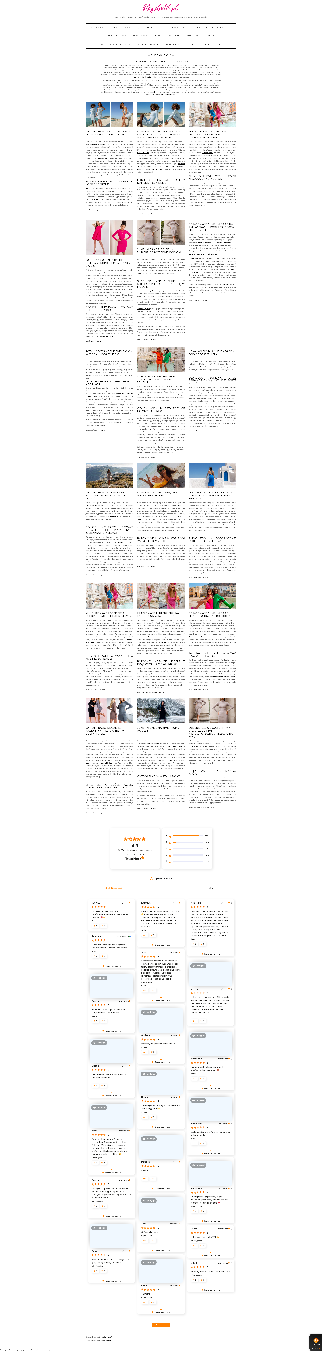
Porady (210, 36)
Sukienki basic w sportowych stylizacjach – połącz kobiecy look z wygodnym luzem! (159, 134)
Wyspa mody (97, 28)
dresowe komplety (97, 144)
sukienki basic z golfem (198, 746)
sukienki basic (103, 158)
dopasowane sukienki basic (167, 395)
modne (208, 251)
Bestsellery (193, 36)
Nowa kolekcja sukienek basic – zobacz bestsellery (212, 353)
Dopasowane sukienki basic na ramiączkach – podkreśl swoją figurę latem (211, 227)
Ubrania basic (91, 188)
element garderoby (109, 336)
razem (88, 763)
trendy (96, 199)
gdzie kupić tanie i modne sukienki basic (160, 95)
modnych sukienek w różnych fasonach (147, 77)
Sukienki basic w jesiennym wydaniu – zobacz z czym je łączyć (105, 495)
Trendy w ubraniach (179, 28)
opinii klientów (135, 850)
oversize (152, 429)
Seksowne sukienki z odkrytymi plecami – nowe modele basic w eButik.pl (211, 495)
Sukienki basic (90, 210)
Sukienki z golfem (143, 309)
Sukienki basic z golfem (146, 291)
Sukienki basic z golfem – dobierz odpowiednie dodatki (159, 251)
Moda (138, 339)
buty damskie (140, 36)
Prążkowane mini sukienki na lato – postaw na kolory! (158, 614)
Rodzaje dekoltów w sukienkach (214, 28)
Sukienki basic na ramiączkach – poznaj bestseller (160, 494)
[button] (151, 878)
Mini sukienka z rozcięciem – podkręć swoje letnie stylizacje (109, 614)
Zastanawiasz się (195, 258)
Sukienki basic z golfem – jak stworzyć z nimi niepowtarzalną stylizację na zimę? (211, 732)
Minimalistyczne (153, 744)
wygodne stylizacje (165, 677)
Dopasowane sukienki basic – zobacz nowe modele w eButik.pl (158, 379)
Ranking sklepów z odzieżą (124, 28)
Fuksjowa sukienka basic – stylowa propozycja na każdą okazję (108, 263)
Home (219, 44)
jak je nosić (157, 169)
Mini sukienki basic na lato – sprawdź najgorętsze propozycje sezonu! (209, 134)
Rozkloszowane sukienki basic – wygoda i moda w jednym (109, 353)
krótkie (164, 642)
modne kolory (123, 542)
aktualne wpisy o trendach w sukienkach (164, 92)
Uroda (157, 36)
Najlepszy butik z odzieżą (179, 44)
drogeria (205, 44)
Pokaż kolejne (161, 1325)
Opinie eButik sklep (148, 44)
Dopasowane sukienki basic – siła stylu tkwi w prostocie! (209, 614)
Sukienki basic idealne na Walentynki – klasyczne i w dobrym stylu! (105, 731)
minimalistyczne (91, 505)
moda (101, 142)
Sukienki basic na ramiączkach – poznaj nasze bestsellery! (109, 133)
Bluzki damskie (154, 28)
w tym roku (109, 637)
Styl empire (173, 36)
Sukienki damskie (117, 36)
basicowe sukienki (173, 760)
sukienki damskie (144, 637)
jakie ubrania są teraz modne (115, 44)
